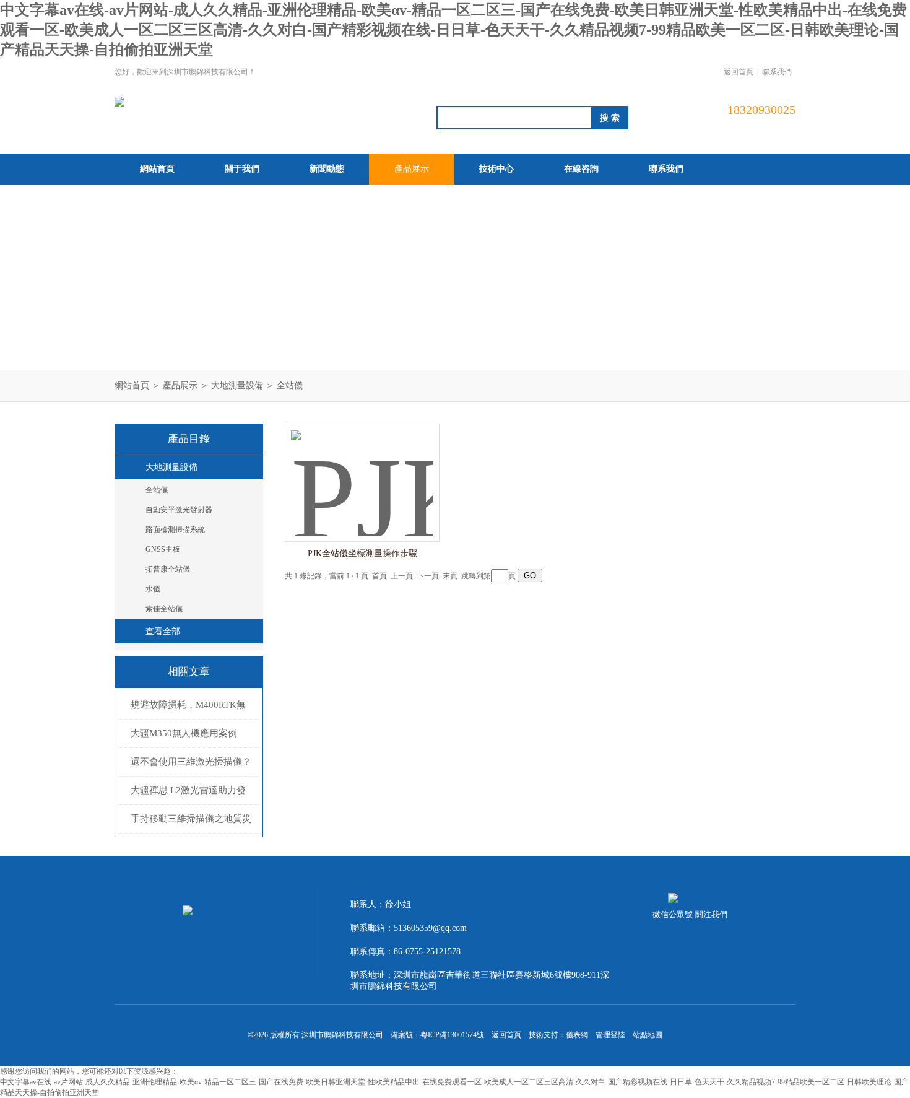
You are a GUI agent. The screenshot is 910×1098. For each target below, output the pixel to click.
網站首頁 (157, 168)
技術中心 (496, 168)
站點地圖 (647, 1034)
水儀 (152, 589)
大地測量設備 (237, 385)
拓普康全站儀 (167, 569)
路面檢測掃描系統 (175, 529)
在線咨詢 (581, 168)
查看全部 (162, 631)
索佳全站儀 (164, 608)
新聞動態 (327, 168)
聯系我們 (777, 72)
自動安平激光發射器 (178, 509)
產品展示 (411, 168)
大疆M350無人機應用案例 (184, 733)
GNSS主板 (162, 549)
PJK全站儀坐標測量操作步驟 (362, 553)
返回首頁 (738, 72)
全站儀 (290, 385)
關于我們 (242, 168)
